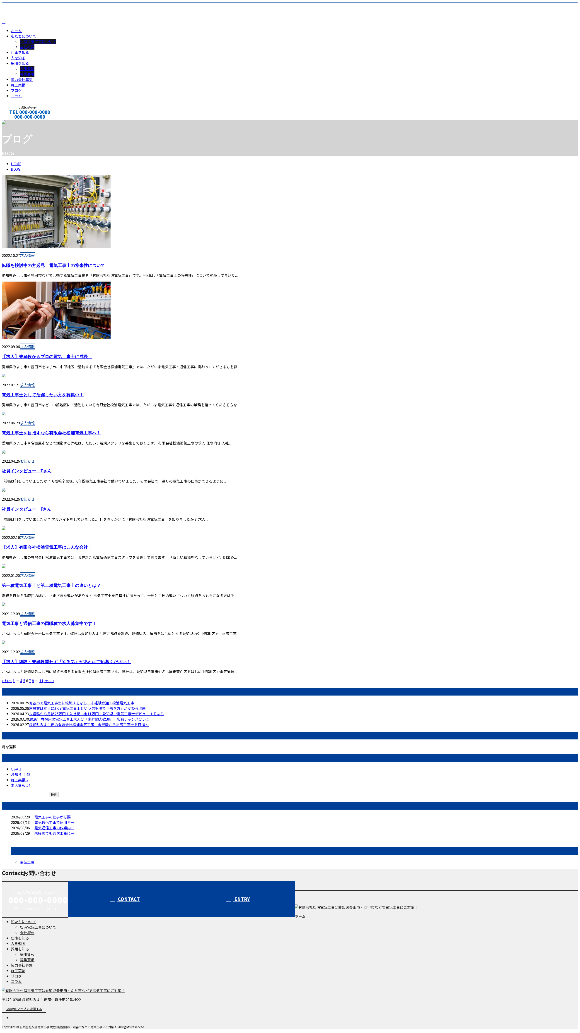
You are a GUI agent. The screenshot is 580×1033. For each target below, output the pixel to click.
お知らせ (27, 461)
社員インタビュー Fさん (26, 509)
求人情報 (27, 255)
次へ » (49, 680)
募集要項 (27, 74)
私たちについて (23, 36)
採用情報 (27, 68)
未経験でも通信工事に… (54, 833)
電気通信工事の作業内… (54, 827)
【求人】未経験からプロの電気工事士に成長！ (47, 356)
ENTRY (241, 899)
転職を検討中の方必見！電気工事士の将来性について (53, 265)
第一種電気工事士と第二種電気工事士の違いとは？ (51, 585)
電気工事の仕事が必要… (54, 817)
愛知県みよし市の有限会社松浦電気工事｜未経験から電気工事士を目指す (89, 724)
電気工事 (27, 862)
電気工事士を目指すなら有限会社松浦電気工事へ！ (51, 432)
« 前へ (7, 680)
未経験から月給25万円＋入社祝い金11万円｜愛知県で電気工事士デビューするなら (96, 713)
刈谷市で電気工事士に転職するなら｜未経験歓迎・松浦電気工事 (81, 702)
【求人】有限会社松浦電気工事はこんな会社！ (47, 547)
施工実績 (18, 85)
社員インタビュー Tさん (27, 470)
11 (41, 680)
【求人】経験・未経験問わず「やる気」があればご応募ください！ (66, 661)
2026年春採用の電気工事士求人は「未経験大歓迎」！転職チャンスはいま (89, 719)
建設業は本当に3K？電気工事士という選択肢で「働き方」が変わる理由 (87, 708)
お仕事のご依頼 (18, 123)
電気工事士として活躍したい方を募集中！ (43, 394)
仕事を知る (20, 52)
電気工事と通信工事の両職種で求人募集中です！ (49, 623)
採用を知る (20, 63)
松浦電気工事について (38, 41)
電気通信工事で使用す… (54, 822)
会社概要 (27, 47)
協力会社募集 (22, 79)
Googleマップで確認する (24, 1009)
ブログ (16, 90)
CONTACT (128, 899)
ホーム (16, 30)
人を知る (18, 57)
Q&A (16, 769)
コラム (16, 95)
